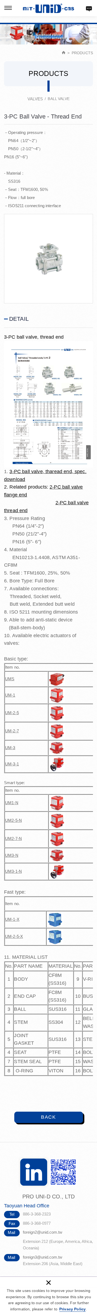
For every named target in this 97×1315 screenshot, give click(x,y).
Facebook (33, 1172)
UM (8, 871)
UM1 (9, 802)
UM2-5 (11, 820)
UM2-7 (11, 838)
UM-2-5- (12, 936)
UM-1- (11, 919)
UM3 (9, 855)
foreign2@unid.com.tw (42, 1232)
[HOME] (64, 53)
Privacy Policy (72, 1309)
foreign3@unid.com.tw (42, 1257)
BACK (48, 1117)
